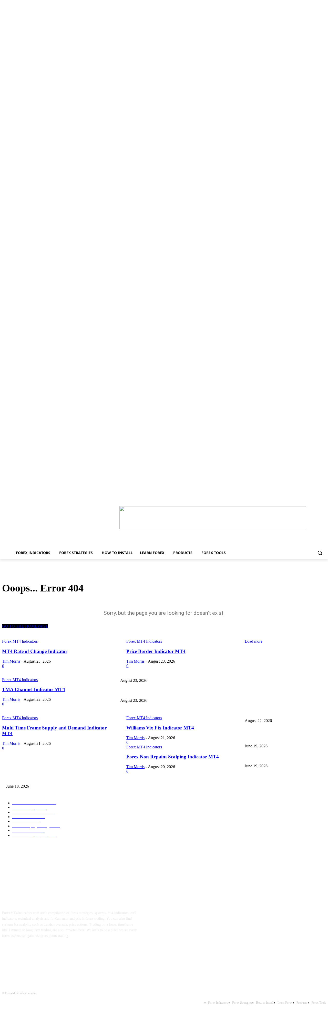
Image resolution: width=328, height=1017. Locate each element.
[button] (320, 553)
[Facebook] (9, 952)
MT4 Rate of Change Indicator (267, 672)
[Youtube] (57, 952)
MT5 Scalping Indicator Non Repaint (33, 778)
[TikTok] (41, 952)
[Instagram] (25, 952)
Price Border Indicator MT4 (140, 692)
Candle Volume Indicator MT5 (267, 758)
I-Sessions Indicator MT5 (263, 737)
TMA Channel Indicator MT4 (141, 712)
